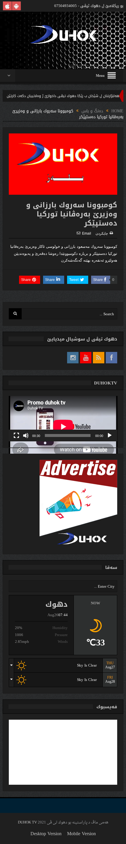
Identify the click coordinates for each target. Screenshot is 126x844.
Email (86, 233)
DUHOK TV (27, 822)
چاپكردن (102, 233)
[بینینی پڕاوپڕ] (16, 435)
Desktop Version (46, 833)
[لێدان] (110, 435)
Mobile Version (81, 833)
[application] (63, 418)
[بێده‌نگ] (26, 435)
